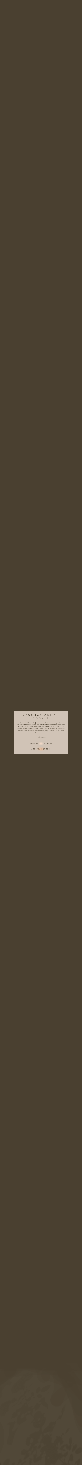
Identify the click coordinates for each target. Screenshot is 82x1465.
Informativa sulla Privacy (41, 730)
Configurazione (41, 737)
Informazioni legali (43, 732)
